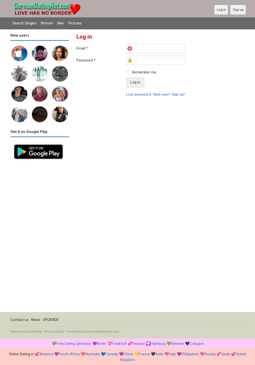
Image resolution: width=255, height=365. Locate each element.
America (46, 354)
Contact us (19, 319)
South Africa (69, 354)
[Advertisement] (39, 237)
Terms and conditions (26, 331)
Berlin (101, 343)
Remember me (144, 72)
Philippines (190, 354)
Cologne (196, 343)
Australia (92, 354)
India (159, 354)
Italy (172, 354)
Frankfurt (119, 343)
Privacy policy (54, 331)
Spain (225, 354)
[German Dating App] (38, 143)
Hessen (138, 343)
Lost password (138, 94)
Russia (209, 354)
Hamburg (158, 343)
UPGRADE (51, 319)
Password (86, 60)
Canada (112, 354)
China (128, 354)
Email (82, 48)
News (35, 319)
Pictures (75, 23)
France (144, 354)
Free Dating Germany (74, 343)
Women (47, 23)
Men (60, 23)
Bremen (177, 343)
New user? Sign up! (169, 94)
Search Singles (24, 23)
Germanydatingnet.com (102, 331)
